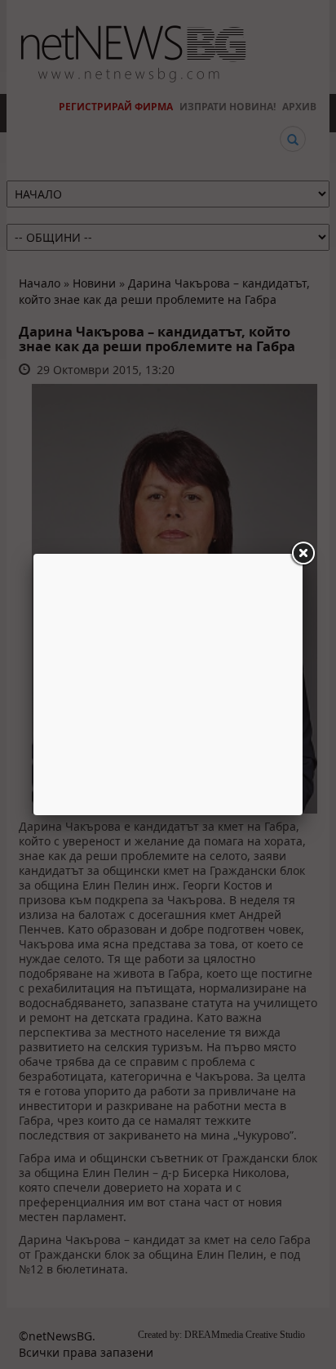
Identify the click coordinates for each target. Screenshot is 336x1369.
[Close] (302, 554)
